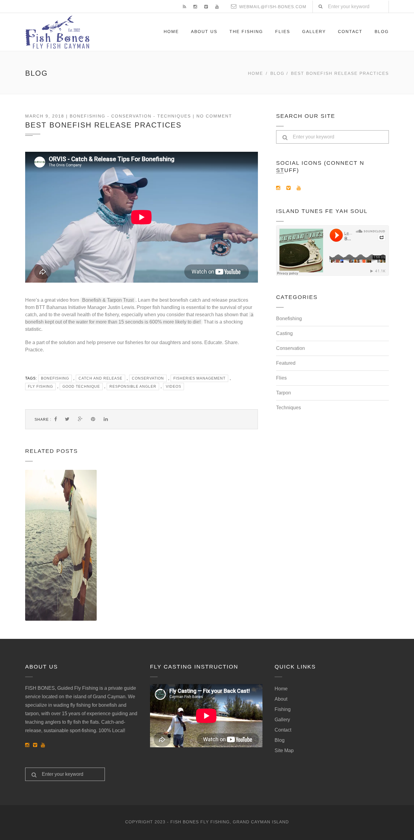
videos (173, 386)
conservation (148, 378)
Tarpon (283, 392)
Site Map (284, 750)
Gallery (314, 31)
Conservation (131, 116)
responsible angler (132, 386)
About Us (204, 31)
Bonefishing (87, 116)
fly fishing (40, 386)
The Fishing (246, 31)
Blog (382, 31)
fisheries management (199, 378)
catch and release (100, 378)
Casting (284, 333)
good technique (81, 386)
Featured (285, 363)
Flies (282, 31)
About (281, 699)
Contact (350, 31)
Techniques (174, 116)
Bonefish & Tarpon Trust (108, 300)
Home (171, 31)
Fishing (283, 709)
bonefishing (55, 378)
